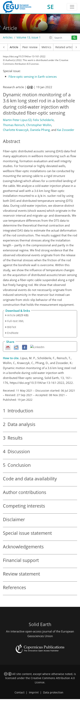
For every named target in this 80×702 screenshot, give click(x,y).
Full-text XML (15, 321)
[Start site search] (74, 38)
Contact (19, 692)
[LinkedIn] (37, 347)
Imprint (34, 692)
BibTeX (11, 327)
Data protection (53, 692)
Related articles (65, 47)
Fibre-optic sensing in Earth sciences (33, 76)
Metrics (46, 47)
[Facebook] (24, 347)
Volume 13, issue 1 (29, 37)
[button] (50, 37)
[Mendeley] (7, 347)
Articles (8, 37)
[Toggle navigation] (72, 6)
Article (14, 47)
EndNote (12, 333)
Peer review (29, 47)
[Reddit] (16, 347)
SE (50, 7)
